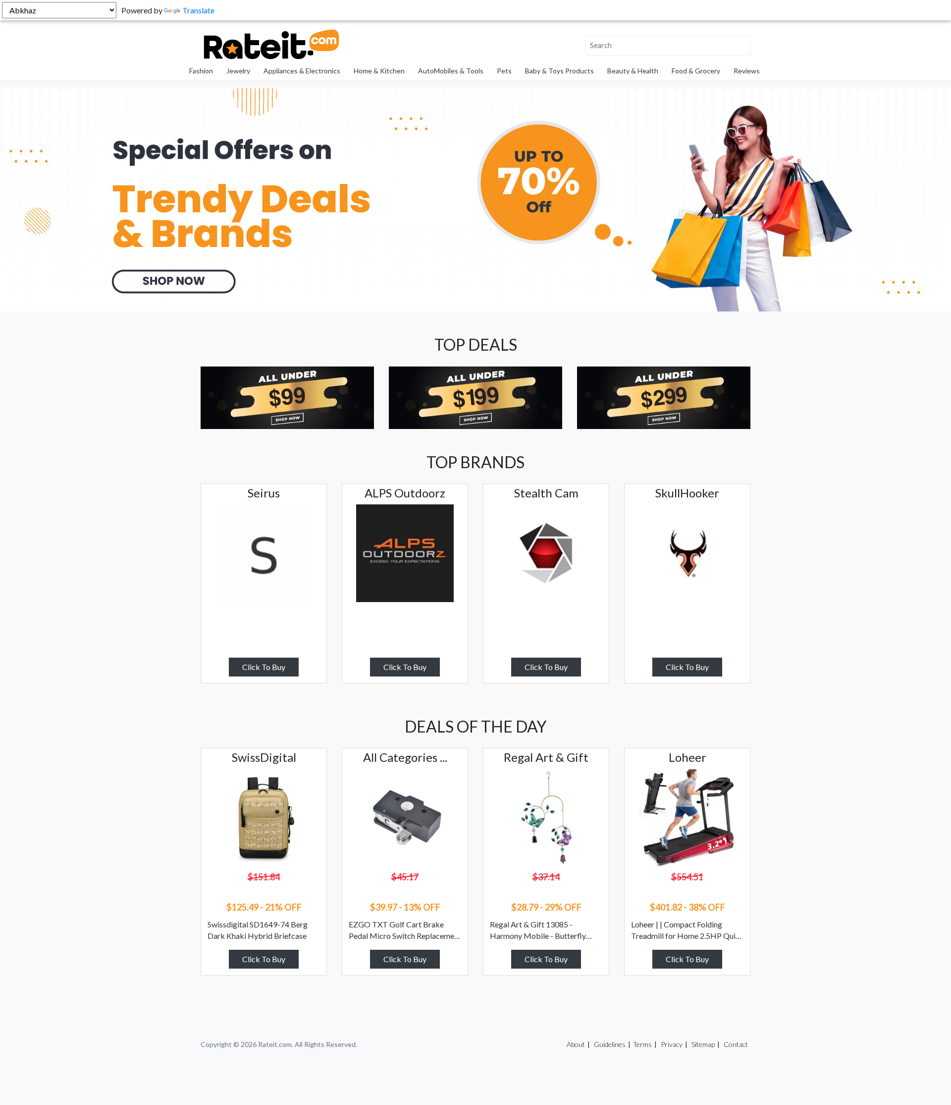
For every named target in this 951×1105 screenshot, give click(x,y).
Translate (198, 10)
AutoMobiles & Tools (450, 70)
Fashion (201, 70)
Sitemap (703, 1044)
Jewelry (238, 70)
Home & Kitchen (379, 70)
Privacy (672, 1044)
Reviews (747, 70)
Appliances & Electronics (302, 70)
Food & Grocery (696, 70)
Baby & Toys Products (559, 70)
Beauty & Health (632, 70)
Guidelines (610, 1044)
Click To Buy (263, 667)
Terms (642, 1044)
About (576, 1044)
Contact (736, 1044)
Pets (504, 70)
